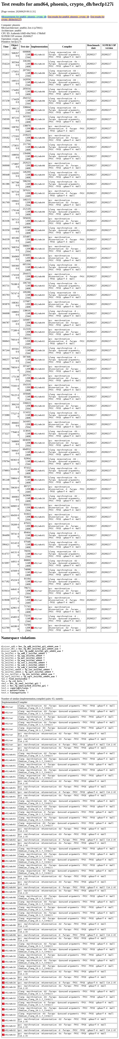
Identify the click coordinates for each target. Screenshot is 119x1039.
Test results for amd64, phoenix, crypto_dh (68, 16)
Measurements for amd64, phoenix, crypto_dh (23, 16)
